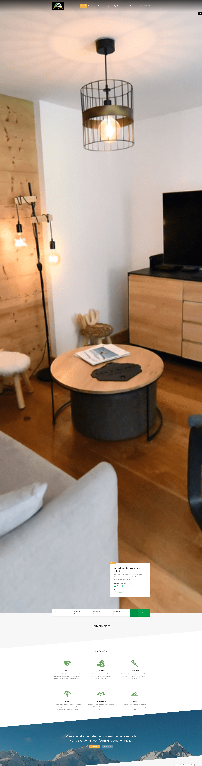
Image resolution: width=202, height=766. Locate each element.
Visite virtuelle (101, 701)
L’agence (124, 6)
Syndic (116, 6)
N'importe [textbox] (56, 614)
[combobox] (62, 614)
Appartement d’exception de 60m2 (127, 569)
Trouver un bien (107, 746)
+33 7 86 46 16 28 (145, 6)
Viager (67, 701)
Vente (90, 6)
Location (98, 6)
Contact (132, 6)
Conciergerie (107, 6)
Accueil (83, 6)
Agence (134, 701)
